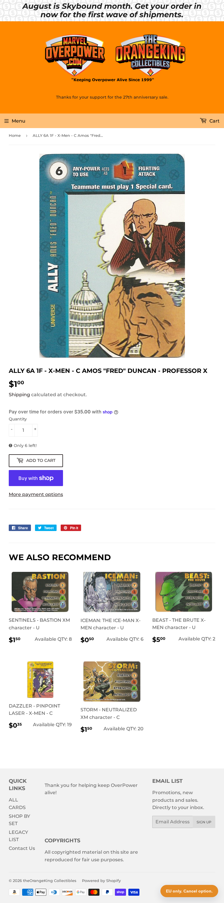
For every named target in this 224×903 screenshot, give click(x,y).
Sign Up (204, 822)
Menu (18, 121)
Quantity (18, 419)
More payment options (36, 494)
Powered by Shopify (101, 880)
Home (15, 135)
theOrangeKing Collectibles (49, 880)
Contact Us (22, 848)
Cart (214, 121)
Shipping (19, 394)
